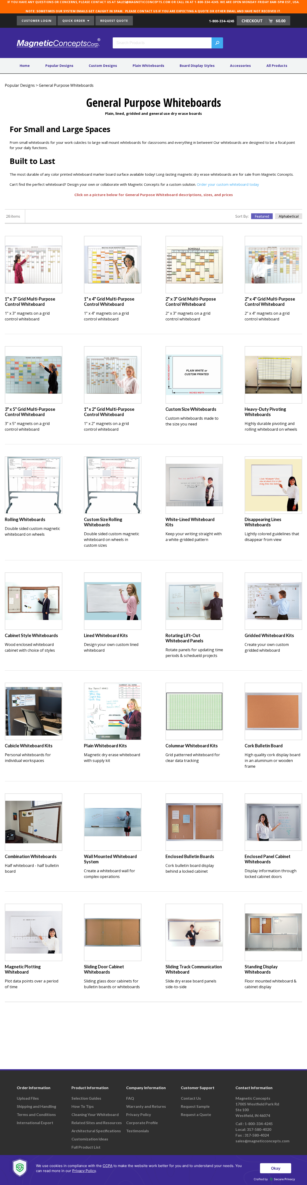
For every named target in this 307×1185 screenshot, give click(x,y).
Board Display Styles (197, 65)
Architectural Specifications (96, 1130)
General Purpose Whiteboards (66, 85)
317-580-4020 (259, 1129)
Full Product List (85, 1147)
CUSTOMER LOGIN (37, 21)
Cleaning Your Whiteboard (95, 1114)
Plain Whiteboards (148, 65)
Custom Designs (103, 65)
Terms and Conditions (36, 1114)
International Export (35, 1122)
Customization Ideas (89, 1139)
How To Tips (82, 1106)
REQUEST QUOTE (114, 21)
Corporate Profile (142, 1122)
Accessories (240, 65)
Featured (262, 216)
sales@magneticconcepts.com (262, 1141)
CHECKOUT (263, 20)
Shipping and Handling (36, 1106)
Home (25, 65)
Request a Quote (196, 1114)
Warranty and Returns (146, 1106)
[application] (153, 1170)
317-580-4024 (256, 1135)
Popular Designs (59, 65)
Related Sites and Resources (96, 1122)
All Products (276, 65)
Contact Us (191, 1098)
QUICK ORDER (74, 21)
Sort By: (242, 216)
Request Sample (195, 1106)
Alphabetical (289, 216)
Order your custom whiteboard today (228, 184)
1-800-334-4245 (221, 21)
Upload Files (28, 1098)
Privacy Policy (138, 1114)
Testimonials (137, 1130)
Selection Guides (86, 1098)
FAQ (130, 1098)
